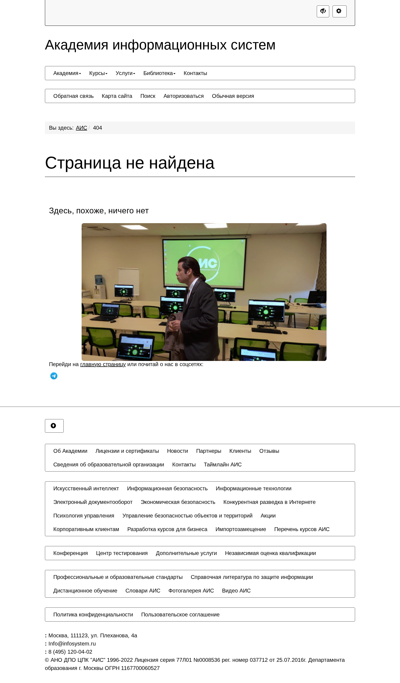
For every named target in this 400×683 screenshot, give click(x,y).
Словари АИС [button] (142, 591)
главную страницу (103, 364)
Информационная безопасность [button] (167, 488)
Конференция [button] (70, 553)
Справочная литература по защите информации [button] (252, 577)
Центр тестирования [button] (122, 553)
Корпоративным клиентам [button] (86, 529)
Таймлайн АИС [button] (223, 464)
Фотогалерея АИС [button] (191, 591)
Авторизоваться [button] (184, 96)
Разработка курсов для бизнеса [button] (167, 529)
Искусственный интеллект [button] (86, 488)
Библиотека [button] (158, 73)
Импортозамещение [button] (241, 529)
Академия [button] (65, 73)
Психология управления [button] (83, 516)
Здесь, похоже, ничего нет (99, 210)
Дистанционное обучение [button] (85, 591)
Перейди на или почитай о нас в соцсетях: (126, 364)
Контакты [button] (195, 73)
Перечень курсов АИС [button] (302, 529)
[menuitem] (67, 73)
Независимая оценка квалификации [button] (270, 553)
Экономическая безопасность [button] (178, 502)
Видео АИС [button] (236, 591)
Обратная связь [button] (73, 96)
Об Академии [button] (70, 451)
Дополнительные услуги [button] (186, 553)
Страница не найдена (129, 163)
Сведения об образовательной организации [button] (108, 464)
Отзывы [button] (269, 451)
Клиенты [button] (240, 451)
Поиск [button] (147, 96)
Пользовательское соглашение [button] (180, 614)
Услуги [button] (124, 73)
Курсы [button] (97, 73)
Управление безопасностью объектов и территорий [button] (187, 516)
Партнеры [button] (208, 451)
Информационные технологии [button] (253, 488)
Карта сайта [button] (117, 96)
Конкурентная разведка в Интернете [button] (269, 502)
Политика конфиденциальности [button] (93, 614)
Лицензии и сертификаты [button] (127, 451)
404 (97, 128)
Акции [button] (268, 516)
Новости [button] (177, 451)
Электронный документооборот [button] (93, 502)
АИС (81, 128)
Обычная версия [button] (233, 96)
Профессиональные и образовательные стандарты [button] (118, 577)
